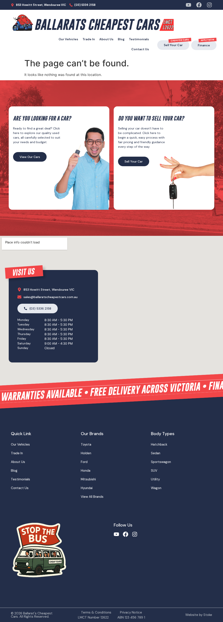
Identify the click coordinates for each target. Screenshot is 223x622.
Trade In (89, 39)
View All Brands (92, 497)
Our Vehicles (68, 39)
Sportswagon (161, 462)
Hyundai (87, 488)
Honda (85, 470)
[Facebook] (199, 5)
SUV (154, 470)
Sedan (155, 453)
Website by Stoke (198, 615)
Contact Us (140, 49)
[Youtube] (188, 5)
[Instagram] (209, 5)
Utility (155, 479)
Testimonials (139, 39)
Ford (84, 462)
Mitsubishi (88, 479)
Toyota (86, 444)
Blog (121, 39)
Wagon (156, 488)
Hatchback (159, 444)
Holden (86, 453)
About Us (106, 39)
